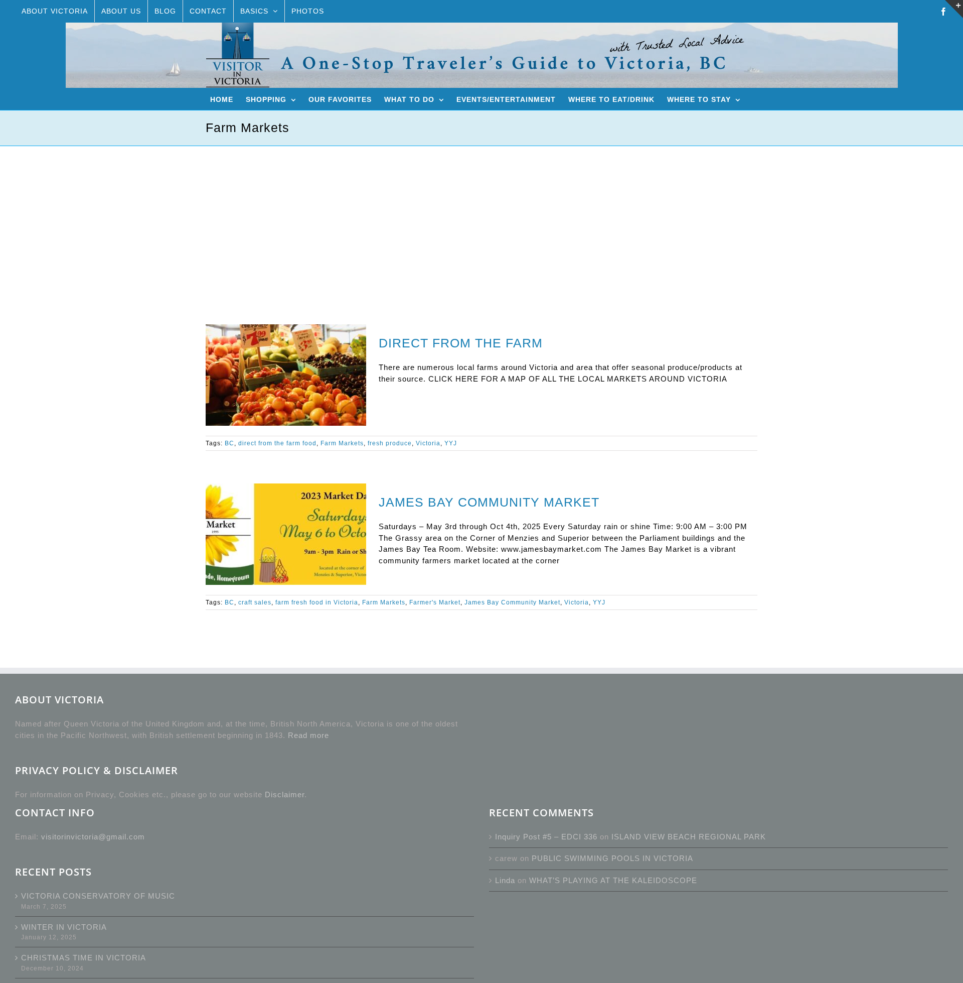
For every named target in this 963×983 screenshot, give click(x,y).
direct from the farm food (277, 443)
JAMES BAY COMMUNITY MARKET (489, 502)
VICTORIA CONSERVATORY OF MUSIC (98, 896)
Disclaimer (284, 794)
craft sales (254, 602)
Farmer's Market (434, 602)
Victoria (428, 443)
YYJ (450, 443)
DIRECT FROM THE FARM (461, 343)
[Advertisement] (481, 221)
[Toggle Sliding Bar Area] (954, 9)
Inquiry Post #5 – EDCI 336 (546, 836)
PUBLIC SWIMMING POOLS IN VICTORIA (612, 858)
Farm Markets (342, 443)
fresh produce (390, 443)
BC (229, 443)
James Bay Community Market (512, 602)
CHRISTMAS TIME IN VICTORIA (83, 957)
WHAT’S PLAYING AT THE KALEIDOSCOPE (613, 880)
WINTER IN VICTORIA (64, 927)
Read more (308, 735)
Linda (505, 880)
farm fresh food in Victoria (316, 602)
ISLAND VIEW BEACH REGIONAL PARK (688, 836)
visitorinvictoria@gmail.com (93, 836)
